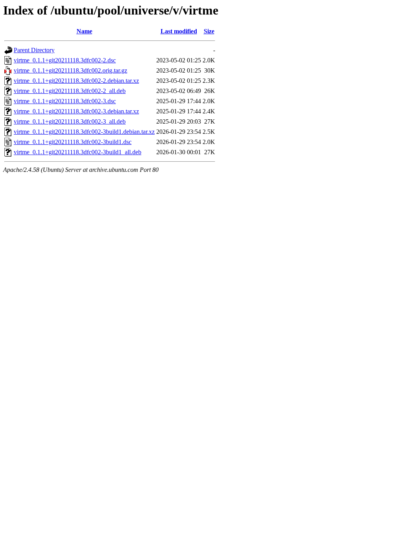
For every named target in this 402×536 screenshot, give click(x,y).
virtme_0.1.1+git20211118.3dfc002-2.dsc (65, 60)
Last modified (179, 31)
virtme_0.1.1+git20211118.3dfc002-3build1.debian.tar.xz (84, 131)
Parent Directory (34, 50)
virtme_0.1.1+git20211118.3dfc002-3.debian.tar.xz (76, 111)
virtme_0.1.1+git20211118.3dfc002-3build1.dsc (73, 142)
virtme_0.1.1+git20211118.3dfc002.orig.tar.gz (70, 70)
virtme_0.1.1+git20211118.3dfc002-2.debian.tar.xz (76, 80)
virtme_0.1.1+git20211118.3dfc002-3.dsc (65, 101)
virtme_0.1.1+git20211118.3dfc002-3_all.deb (70, 121)
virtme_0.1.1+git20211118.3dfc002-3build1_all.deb (77, 152)
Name (84, 31)
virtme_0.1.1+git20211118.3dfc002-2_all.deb (70, 91)
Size (209, 31)
